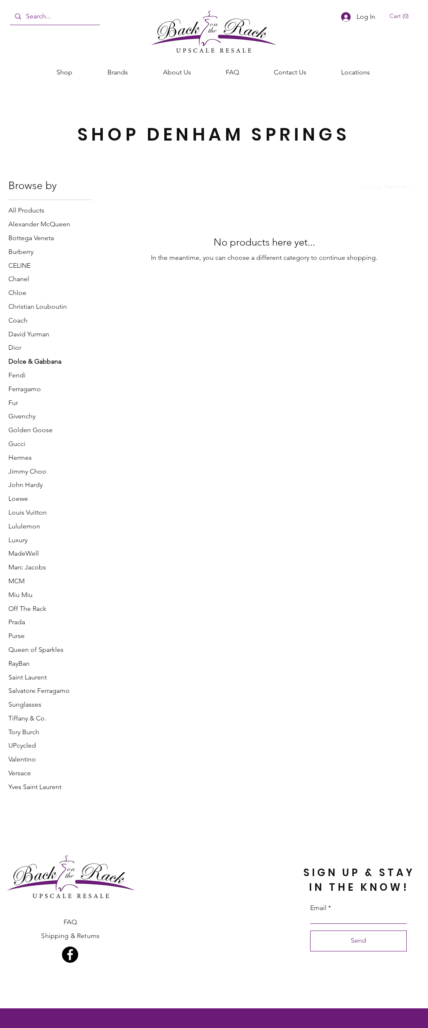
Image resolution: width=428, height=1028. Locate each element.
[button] (401, 16)
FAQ (70, 922)
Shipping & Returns (70, 936)
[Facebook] (70, 954)
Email (318, 908)
